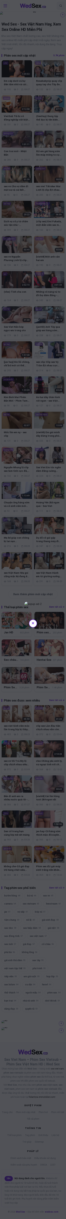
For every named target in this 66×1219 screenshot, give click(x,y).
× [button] (33, 623)
